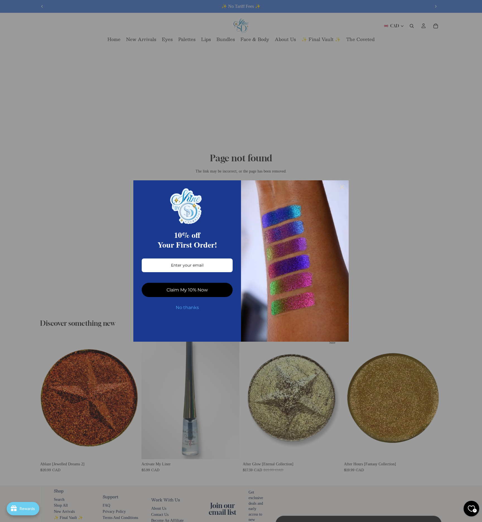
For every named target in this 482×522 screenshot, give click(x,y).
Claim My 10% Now (187, 290)
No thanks (187, 307)
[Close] (342, 187)
